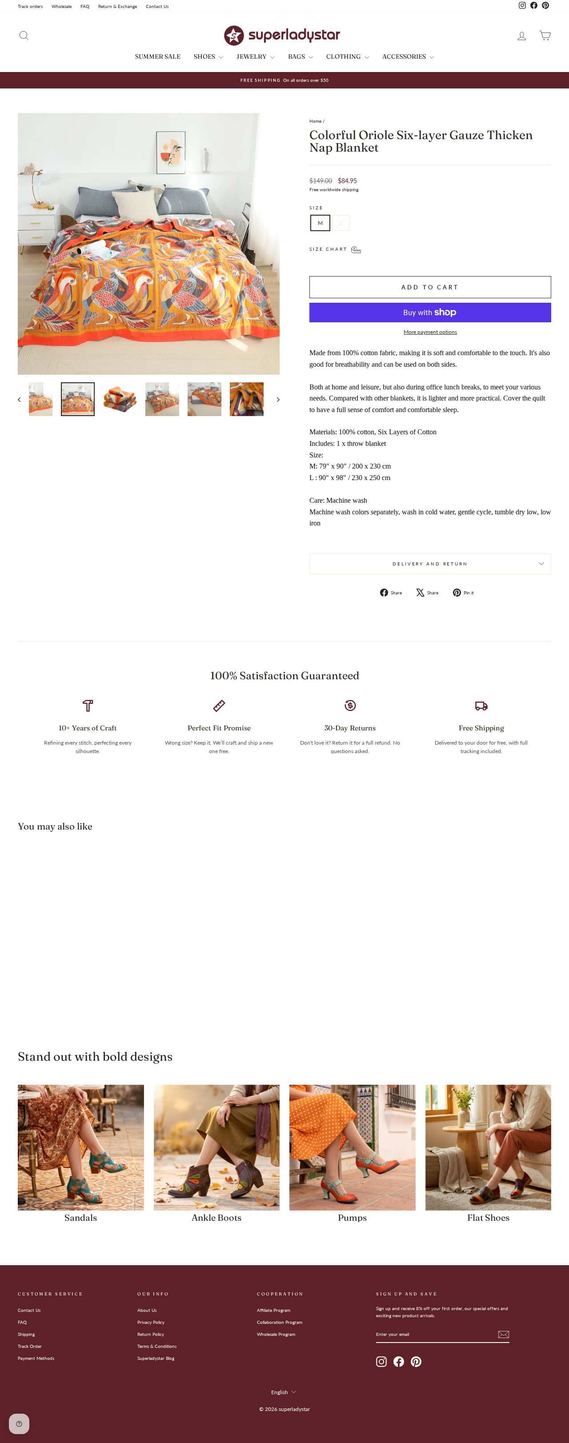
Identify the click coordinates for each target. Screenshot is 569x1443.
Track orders (30, 6)
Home (315, 121)
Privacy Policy (150, 1322)
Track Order (30, 1346)
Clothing (344, 56)
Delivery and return (430, 563)
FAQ (84, 6)
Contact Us (157, 6)
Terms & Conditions (156, 1346)
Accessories (404, 56)
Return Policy (150, 1334)
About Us (146, 1310)
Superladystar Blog (155, 1358)
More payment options (430, 332)
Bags (297, 56)
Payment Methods (36, 1358)
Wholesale (62, 6)
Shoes (205, 56)
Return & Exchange (117, 6)
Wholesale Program (276, 1334)
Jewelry (252, 56)
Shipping (26, 1334)
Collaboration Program (279, 1322)
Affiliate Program (273, 1310)
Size (316, 207)
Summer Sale (157, 56)
